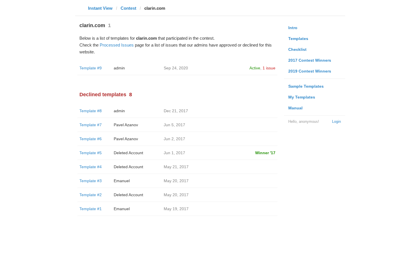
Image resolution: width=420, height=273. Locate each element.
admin (119, 68)
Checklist (297, 49)
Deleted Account (128, 152)
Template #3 (90, 180)
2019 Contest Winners (309, 71)
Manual (295, 108)
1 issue (269, 68)
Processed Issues (117, 45)
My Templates (301, 97)
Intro (292, 27)
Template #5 (90, 152)
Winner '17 (265, 152)
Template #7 (90, 125)
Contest (128, 8)
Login (336, 121)
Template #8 (90, 111)
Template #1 (90, 208)
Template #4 (90, 166)
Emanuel (122, 180)
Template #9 (90, 68)
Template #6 (90, 138)
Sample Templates (306, 86)
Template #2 (90, 194)
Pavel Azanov (126, 125)
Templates (298, 38)
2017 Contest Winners (309, 60)
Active (254, 68)
